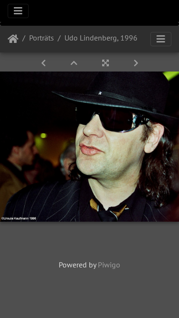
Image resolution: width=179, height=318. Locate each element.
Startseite (13, 39)
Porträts (41, 37)
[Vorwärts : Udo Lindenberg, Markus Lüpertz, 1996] (136, 63)
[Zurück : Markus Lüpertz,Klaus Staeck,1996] (44, 63)
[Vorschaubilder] (75, 63)
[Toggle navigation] (18, 11)
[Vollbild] (106, 63)
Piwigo (109, 264)
